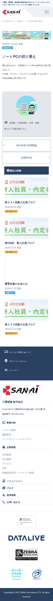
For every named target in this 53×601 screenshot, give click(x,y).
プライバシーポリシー (18, 361)
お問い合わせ (13, 502)
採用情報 (11, 495)
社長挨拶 (6, 454)
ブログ (19, 21)
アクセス (6, 463)
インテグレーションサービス (17, 439)
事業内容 (11, 422)
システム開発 (9, 430)
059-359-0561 (17, 414)
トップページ (7, 21)
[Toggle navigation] (47, 12)
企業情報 (11, 447)
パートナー (13, 370)
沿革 (4, 468)
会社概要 (6, 459)
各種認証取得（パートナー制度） (19, 473)
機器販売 (6, 434)
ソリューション (14, 481)
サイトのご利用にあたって (20, 352)
